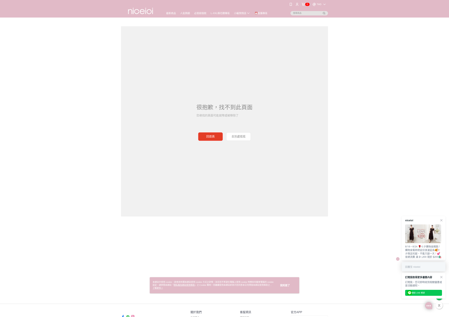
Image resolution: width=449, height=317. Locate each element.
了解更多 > (158, 288)
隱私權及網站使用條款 (184, 285)
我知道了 (285, 285)
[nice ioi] (140, 9)
